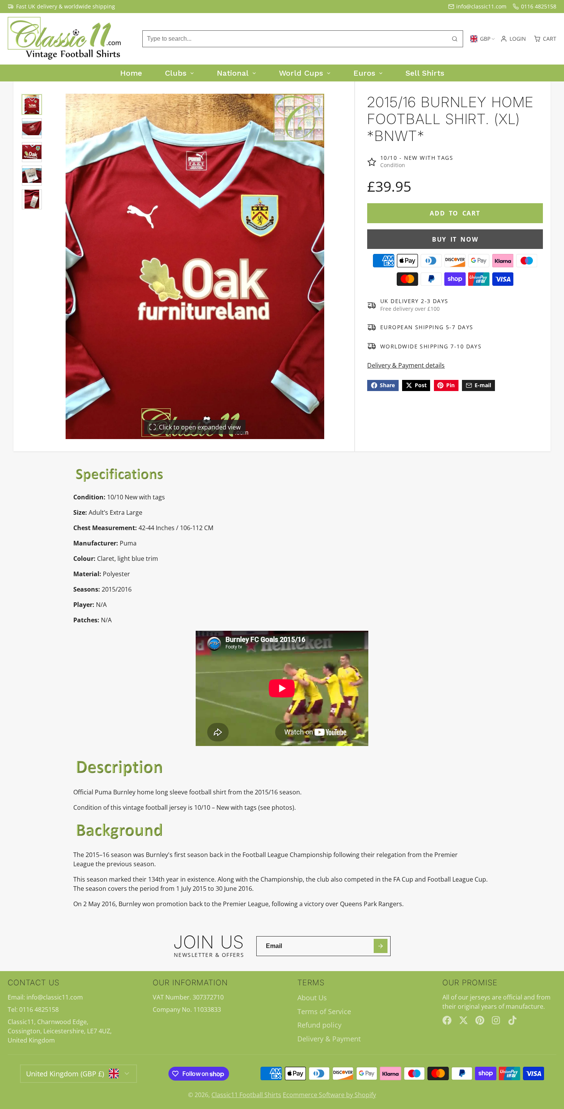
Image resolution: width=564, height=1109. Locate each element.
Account (513, 38)
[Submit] (381, 946)
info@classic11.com (481, 6)
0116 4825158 (538, 6)
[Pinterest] (480, 1020)
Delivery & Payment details (406, 365)
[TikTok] (513, 1020)
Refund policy (319, 1024)
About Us (312, 997)
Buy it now (455, 239)
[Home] (65, 39)
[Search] (455, 39)
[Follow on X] (463, 1020)
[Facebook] (447, 1020)
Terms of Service (324, 1011)
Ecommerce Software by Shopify (329, 1095)
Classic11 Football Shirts (246, 1095)
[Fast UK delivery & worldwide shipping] (61, 6)
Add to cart (455, 213)
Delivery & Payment (329, 1038)
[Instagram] (496, 1020)
